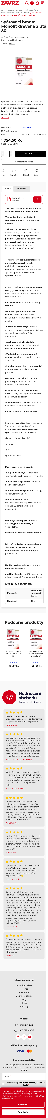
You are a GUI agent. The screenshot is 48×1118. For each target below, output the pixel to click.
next (45, 650)
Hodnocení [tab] (22, 189)
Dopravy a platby (24, 996)
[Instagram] (24, 1037)
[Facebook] (18, 1037)
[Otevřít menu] (42, 3)
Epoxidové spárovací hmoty (36, 593)
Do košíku (30, 154)
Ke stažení (24, 992)
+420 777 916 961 (26, 1030)
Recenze (24, 989)
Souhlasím (23, 1112)
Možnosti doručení (10, 131)
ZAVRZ (12, 44)
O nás (24, 1003)
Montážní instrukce (24, 162)
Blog (24, 999)
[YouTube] (30, 1037)
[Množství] (7, 154)
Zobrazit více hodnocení (30, 702)
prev (2, 650)
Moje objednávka (24, 985)
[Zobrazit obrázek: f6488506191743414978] (24, 71)
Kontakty (24, 1006)
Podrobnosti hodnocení (12, 40)
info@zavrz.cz (26, 1025)
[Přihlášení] (32, 3)
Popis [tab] (8, 189)
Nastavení (23, 1105)
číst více (5, 117)
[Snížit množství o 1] (2, 154)
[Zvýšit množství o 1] (10, 154)
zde (13, 1099)
